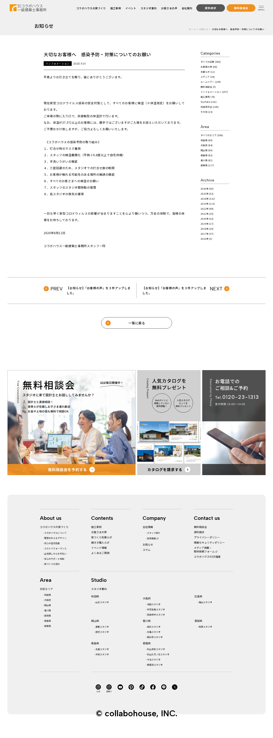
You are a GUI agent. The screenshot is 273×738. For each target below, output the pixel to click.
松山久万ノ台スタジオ (158, 654)
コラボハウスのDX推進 (207, 556)
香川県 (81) (207, 160)
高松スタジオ (153, 626)
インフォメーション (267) (214, 91)
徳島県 (47, 620)
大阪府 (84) (207, 145)
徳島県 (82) (207, 155)
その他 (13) (207, 111)
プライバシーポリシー (207, 537)
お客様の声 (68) (209, 66)
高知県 (47, 615)
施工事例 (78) (208, 96)
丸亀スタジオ (153, 631)
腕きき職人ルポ (100, 542)
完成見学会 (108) (210, 106)
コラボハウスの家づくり (91, 8)
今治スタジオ (153, 659)
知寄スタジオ (205, 626)
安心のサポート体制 (54, 558)
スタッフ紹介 (153, 532)
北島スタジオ (102, 649)
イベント (131, 8)
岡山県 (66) (207, 150)
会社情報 (148, 527)
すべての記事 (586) (211, 61)
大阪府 (47, 599)
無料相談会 (200, 527)
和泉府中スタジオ (156, 614)
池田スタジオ (153, 604)
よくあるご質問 (100, 553)
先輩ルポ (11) (208, 71)
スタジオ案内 (149, 8)
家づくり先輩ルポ (101, 537)
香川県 (47, 610)
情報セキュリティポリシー (209, 542)
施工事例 (115, 8)
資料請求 (199, 532)
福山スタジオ (205, 602)
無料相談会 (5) (208, 86)
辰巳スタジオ (102, 631)
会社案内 (187, 8)
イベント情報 (99, 548)
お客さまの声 (169, 8)
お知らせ (203, 29)
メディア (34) (208, 76)
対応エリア (46, 589)
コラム (146, 550)
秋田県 (47, 594)
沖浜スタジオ (102, 654)
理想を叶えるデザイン (55, 537)
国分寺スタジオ (155, 637)
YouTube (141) (209, 101)
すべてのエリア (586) (212, 135)
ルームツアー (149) (211, 81)
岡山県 (47, 605)
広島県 (198, 596)
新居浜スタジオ (155, 664)
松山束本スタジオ (156, 649)
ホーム (192, 29)
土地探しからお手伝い (55, 553)
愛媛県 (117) (207, 165)
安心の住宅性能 (52, 543)
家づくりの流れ (52, 563)
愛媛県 (47, 625)
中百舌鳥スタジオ (156, 609)
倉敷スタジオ (102, 626)
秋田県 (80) (207, 140)
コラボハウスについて (55, 532)
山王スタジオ (102, 602)
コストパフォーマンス (55, 548)
